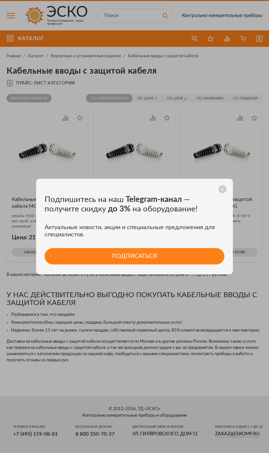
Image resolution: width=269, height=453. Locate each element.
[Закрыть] (222, 189)
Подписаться (134, 256)
